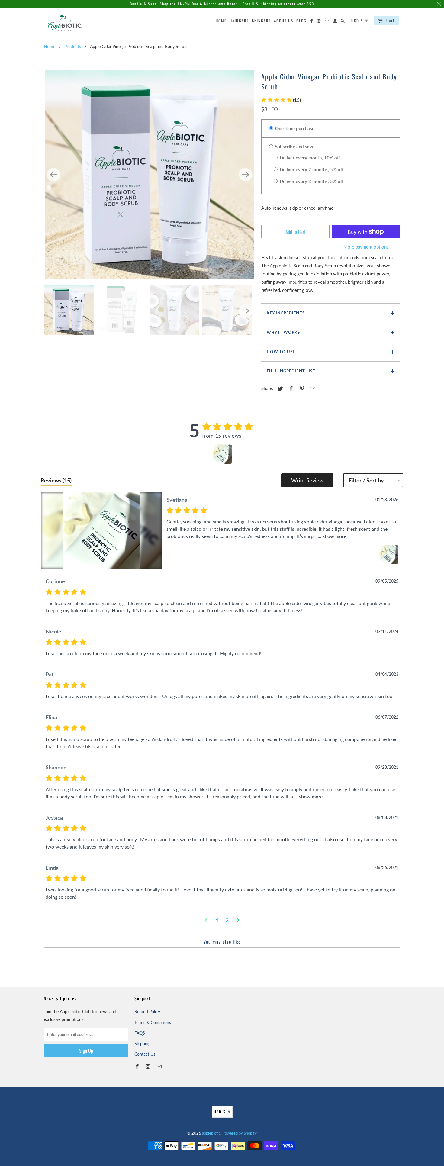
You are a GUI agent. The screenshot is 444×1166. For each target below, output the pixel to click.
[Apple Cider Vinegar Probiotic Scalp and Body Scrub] (149, 174)
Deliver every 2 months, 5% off (310, 169)
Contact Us (144, 1054)
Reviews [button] (56, 480)
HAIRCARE (239, 21)
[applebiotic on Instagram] (148, 1066)
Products (72, 46)
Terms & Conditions (152, 1022)
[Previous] (53, 174)
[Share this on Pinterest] (301, 388)
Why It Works (283, 332)
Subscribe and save (294, 146)
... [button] (331, 536)
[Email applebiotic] (159, 1066)
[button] (281, 100)
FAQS (139, 1033)
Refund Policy (147, 1011)
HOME (221, 21)
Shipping (142, 1043)
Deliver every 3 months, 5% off (310, 181)
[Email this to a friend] (312, 388)
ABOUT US (283, 21)
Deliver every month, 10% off (309, 157)
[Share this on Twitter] (279, 388)
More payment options (366, 247)
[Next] (245, 174)
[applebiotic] (66, 22)
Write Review (307, 480)
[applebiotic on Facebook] (137, 1066)
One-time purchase (294, 128)
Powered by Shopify (239, 1133)
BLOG (301, 21)
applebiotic (211, 1133)
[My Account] (335, 21)
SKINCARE (261, 21)
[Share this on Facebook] (290, 388)
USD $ (222, 1111)
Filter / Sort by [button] (366, 480)
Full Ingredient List (291, 371)
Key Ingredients (286, 313)
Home (49, 46)
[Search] (343, 21)
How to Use (281, 351)
